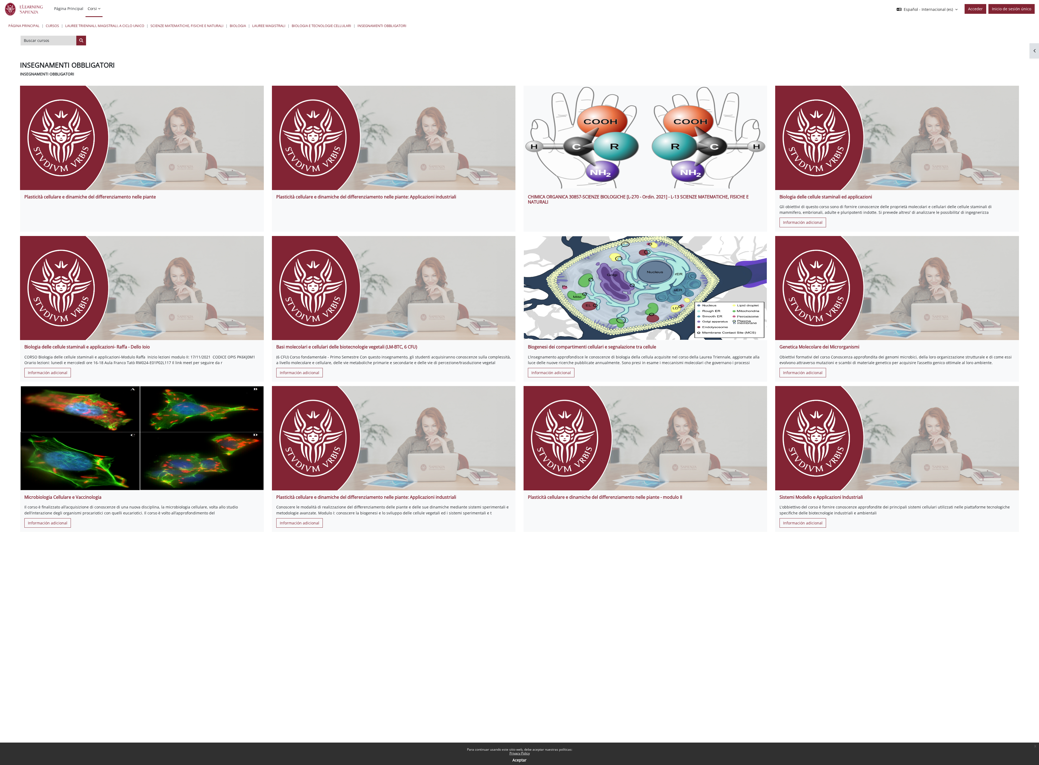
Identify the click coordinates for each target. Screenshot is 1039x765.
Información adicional (803, 222)
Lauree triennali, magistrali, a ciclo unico (104, 25)
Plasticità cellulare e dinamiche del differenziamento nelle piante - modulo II (605, 497)
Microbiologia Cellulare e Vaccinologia (62, 497)
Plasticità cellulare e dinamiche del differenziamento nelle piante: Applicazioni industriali (366, 197)
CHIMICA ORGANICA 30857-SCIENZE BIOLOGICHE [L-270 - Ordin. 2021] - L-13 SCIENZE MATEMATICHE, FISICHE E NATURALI (638, 199)
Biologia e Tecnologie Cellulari (321, 25)
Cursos (52, 25)
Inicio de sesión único (1011, 8)
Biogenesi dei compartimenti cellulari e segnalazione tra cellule (592, 347)
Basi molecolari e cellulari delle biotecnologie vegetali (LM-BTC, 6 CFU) (346, 347)
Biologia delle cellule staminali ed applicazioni (826, 197)
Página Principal (24, 25)
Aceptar (519, 760)
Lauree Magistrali (268, 25)
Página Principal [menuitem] (68, 8)
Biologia (238, 25)
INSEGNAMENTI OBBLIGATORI (381, 25)
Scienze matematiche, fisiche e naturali (186, 25)
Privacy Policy (519, 753)
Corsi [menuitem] (92, 8)
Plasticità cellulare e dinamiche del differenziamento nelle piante (90, 197)
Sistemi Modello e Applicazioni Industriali (821, 497)
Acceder (975, 8)
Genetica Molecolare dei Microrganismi (819, 347)
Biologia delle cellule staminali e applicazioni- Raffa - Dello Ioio (87, 347)
